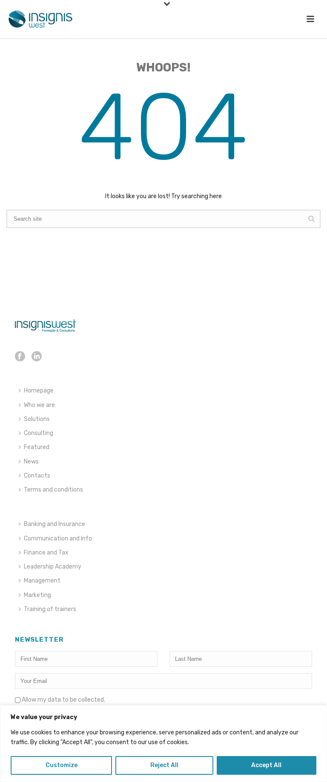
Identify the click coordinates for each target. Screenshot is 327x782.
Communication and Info (58, 538)
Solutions (37, 419)
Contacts (37, 475)
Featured (36, 447)
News (31, 461)
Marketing (37, 595)
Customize (61, 765)
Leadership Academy (52, 566)
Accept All (266, 765)
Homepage (39, 390)
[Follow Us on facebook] (20, 357)
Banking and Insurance (54, 524)
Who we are (39, 405)
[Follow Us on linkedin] (37, 357)
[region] (163, 743)
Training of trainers (50, 609)
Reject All (164, 765)
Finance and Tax (46, 552)
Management (42, 580)
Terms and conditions (53, 489)
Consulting (38, 433)
